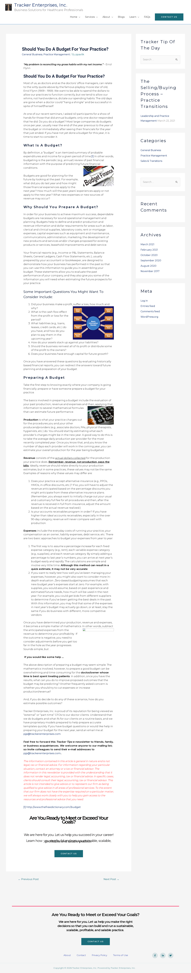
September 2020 (151, 260)
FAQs (147, 16)
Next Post (111, 879)
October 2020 (149, 255)
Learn (132, 16)
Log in (144, 300)
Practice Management (56, 54)
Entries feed (148, 306)
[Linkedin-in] (163, 955)
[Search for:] (160, 59)
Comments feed (150, 311)
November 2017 (150, 271)
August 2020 (148, 265)
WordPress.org (149, 316)
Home (73, 16)
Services (90, 16)
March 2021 (147, 244)
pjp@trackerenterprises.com (42, 733)
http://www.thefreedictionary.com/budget (53, 807)
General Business (32, 54)
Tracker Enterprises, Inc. (40, 5)
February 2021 (149, 249)
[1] (92, 156)
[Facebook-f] (155, 955)
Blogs (121, 16)
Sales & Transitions (151, 161)
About (106, 16)
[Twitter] (171, 955)
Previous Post (28, 879)
